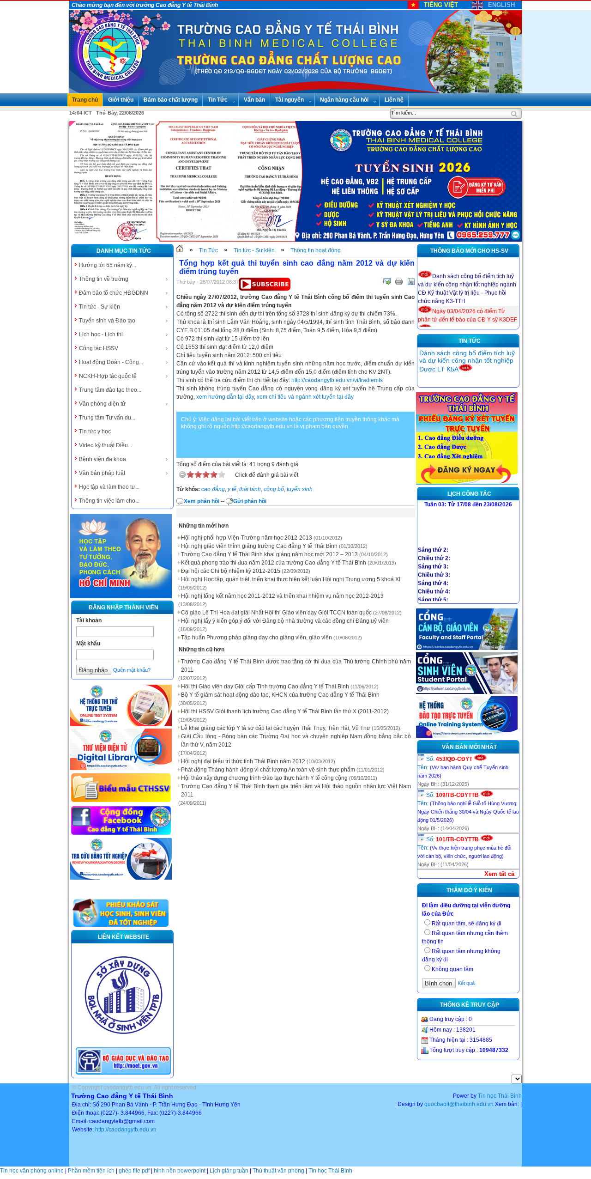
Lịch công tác (469, 494)
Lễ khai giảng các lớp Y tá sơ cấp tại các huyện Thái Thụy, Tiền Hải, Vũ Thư (275, 728)
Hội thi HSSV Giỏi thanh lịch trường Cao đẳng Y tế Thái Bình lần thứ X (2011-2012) (285, 711)
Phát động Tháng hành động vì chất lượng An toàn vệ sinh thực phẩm (268, 769)
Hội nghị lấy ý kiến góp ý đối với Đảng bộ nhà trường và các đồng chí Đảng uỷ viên (285, 621)
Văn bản (254, 100)
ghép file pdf (134, 1170)
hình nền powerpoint (179, 1170)
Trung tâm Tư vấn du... (107, 417)
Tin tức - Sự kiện (99, 307)
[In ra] (399, 281)
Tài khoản (89, 620)
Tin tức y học (95, 431)
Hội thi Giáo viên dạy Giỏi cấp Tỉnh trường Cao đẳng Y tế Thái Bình (265, 686)
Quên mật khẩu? (132, 670)
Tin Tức (218, 100)
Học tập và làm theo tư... (109, 487)
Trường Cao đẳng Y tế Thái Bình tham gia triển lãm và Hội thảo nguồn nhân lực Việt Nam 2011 (296, 790)
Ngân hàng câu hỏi (344, 100)
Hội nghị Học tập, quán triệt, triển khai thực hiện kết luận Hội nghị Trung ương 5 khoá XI (290, 579)
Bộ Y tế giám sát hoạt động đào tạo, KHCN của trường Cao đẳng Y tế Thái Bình (280, 695)
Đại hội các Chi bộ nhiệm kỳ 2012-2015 (230, 571)
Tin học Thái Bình (500, 1096)
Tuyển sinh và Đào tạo (107, 320)
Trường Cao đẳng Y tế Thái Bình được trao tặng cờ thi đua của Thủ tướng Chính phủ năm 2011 (296, 665)
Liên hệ (394, 100)
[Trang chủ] (179, 250)
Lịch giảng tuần (229, 1170)
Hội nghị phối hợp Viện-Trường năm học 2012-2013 (246, 538)
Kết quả (466, 983)
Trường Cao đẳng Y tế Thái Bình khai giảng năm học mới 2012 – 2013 (269, 554)
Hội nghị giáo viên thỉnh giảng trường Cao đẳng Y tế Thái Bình (259, 546)
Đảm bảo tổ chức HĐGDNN (113, 293)
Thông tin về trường (103, 279)
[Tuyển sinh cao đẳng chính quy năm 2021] (467, 483)
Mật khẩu (88, 643)
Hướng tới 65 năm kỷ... (107, 265)
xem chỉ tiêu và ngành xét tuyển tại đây (305, 397)
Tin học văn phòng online (32, 1170)
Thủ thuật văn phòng (278, 1170)
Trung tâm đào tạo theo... (110, 390)
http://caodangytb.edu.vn (126, 1129)
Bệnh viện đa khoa (102, 459)
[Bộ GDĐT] (123, 1073)
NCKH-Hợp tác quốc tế (108, 376)
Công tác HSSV (98, 348)
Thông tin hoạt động (315, 250)
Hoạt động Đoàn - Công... (111, 362)
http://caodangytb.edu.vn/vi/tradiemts (337, 380)
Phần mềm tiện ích (91, 1170)
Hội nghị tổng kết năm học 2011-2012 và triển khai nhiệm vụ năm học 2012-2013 (282, 596)
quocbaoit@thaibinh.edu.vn (459, 1104)
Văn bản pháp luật (102, 473)
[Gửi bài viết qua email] (387, 281)
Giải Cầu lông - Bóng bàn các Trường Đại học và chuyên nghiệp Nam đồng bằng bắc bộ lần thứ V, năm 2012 (296, 740)
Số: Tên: (462, 767)
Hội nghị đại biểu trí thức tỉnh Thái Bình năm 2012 (243, 761)
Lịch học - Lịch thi (101, 334)
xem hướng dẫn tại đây (225, 397)
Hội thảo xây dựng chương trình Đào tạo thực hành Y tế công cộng (264, 778)
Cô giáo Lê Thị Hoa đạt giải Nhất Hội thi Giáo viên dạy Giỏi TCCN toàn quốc (276, 612)
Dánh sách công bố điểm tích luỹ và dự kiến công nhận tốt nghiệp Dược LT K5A (467, 361)
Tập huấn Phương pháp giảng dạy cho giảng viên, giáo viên (256, 637)
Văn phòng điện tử (102, 404)
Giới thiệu (120, 100)
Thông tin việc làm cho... (109, 501)
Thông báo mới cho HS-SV (469, 251)
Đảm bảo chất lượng (171, 100)
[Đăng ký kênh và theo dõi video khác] (264, 289)
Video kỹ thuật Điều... (105, 445)
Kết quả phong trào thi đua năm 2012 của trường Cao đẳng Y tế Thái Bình (273, 562)
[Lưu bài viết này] (411, 281)
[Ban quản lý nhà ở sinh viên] (123, 1041)
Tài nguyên (289, 100)
